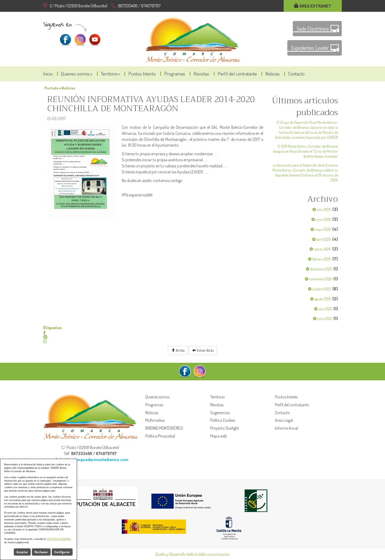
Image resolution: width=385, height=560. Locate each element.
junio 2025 (324, 318)
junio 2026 (323, 219)
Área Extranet (315, 6)
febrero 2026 (321, 259)
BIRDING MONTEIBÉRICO (164, 428)
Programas (174, 74)
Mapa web (218, 436)
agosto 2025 (322, 299)
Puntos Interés (142, 74)
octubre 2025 (321, 289)
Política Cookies (222, 420)
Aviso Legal (284, 420)
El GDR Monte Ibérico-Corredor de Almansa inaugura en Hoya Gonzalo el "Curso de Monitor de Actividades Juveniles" (305, 151)
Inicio (48, 74)
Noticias (272, 74)
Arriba (180, 350)
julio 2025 (324, 309)
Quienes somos (75, 74)
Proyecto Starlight (224, 428)
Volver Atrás (205, 350)
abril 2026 (323, 239)
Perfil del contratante (237, 74)
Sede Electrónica (313, 28)
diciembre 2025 (320, 269)
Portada (51, 88)
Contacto (296, 74)
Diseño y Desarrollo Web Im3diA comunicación (192, 554)
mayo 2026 (322, 229)
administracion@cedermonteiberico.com (90, 459)
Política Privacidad (160, 436)
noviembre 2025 (320, 279)
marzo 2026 (322, 249)
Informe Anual (286, 428)
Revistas (201, 74)
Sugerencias (220, 412)
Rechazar (41, 552)
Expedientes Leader (310, 47)
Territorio (109, 74)
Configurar (62, 552)
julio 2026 (323, 209)
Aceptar (22, 552)
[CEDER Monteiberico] (192, 39)
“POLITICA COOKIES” (59, 539)
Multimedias (155, 420)
